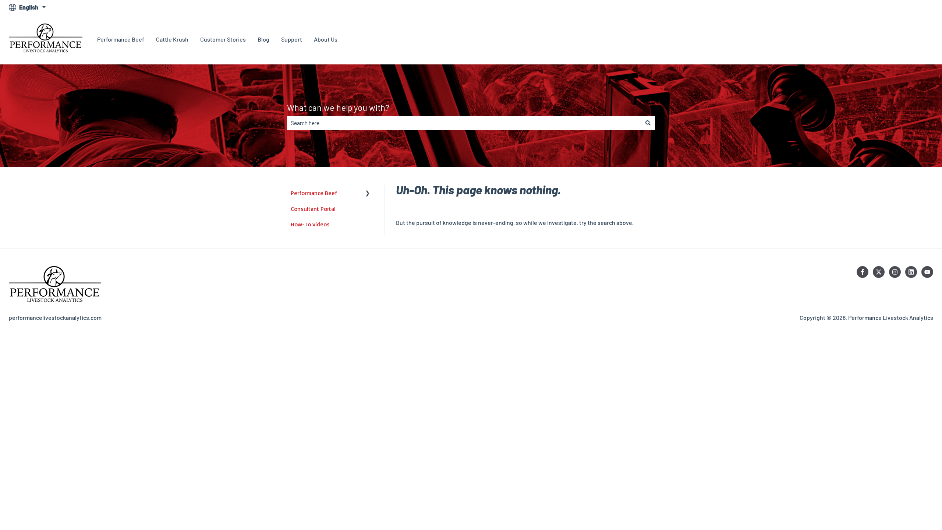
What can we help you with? (338, 107)
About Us (325, 39)
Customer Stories (223, 39)
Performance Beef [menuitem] (314, 193)
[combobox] (464, 123)
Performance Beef (120, 39)
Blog (263, 39)
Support (291, 39)
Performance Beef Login (894, 39)
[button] (367, 193)
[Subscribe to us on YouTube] (927, 272)
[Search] (648, 123)
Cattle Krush (172, 39)
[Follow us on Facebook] (862, 272)
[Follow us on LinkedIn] (911, 272)
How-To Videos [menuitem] (310, 224)
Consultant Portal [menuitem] (313, 208)
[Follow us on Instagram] (895, 272)
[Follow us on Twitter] (879, 272)
